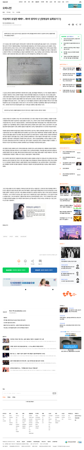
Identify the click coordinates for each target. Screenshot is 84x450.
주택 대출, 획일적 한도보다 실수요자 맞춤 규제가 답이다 (14, 320)
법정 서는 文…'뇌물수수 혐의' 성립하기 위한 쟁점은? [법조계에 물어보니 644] (27, 353)
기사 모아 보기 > (13, 313)
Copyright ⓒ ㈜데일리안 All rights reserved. (61, 446)
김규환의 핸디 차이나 (64, 271)
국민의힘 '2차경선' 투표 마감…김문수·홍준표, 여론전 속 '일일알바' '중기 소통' (27, 339)
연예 (47, 2)
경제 (32, 2)
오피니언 (20, 2)
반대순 (13, 397)
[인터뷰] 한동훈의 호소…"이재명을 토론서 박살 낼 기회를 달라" (24, 368)
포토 (63, 2)
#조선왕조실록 (23, 236)
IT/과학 (42, 2)
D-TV (67, 2)
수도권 (59, 2)
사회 (29, 2)
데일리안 (5, 317)
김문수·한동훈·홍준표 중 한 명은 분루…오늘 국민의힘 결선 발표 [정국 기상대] (27, 361)
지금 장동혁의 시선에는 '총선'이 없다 (68, 261)
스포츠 (51, 2)
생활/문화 (37, 2)
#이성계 (11, 236)
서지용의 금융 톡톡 (64, 265)
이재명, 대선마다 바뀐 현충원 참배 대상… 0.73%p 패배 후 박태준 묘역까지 (26, 346)
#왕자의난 (5, 236)
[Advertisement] (30, 381)
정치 (25, 2)
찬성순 (9, 397)
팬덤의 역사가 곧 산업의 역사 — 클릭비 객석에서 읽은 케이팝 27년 (17, 325)
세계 (55, 2)
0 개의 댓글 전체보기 (30, 401)
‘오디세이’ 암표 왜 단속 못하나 (9, 322)
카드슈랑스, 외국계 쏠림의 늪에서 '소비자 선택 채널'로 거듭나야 (16, 327)
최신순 (4, 397)
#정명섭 (16, 236)
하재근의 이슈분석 (64, 279)
